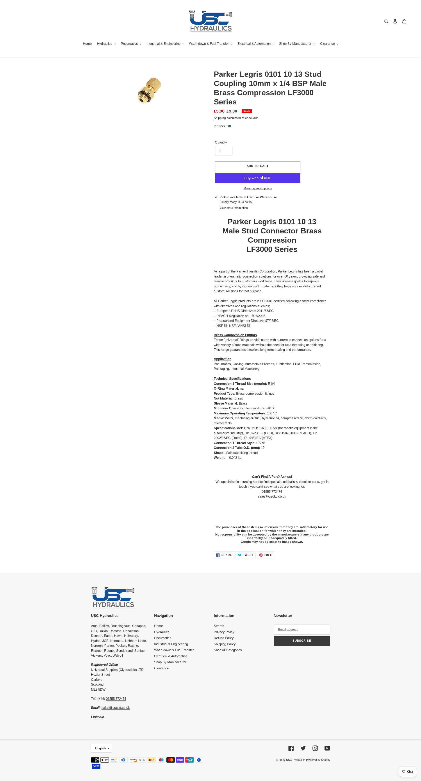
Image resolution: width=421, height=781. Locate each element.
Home (158, 626)
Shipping (220, 118)
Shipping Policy (225, 644)
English (100, 748)
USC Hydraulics (295, 759)
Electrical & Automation (170, 656)
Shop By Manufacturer (170, 662)
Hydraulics (161, 632)
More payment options (258, 188)
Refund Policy (224, 638)
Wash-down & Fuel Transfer (174, 650)
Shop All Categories (228, 650)
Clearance (161, 668)
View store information (233, 208)
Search (219, 626)
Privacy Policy (224, 632)
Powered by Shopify (318, 759)
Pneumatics (162, 638)
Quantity (221, 142)
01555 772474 (116, 698)
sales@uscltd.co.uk (116, 707)
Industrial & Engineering (171, 644)
